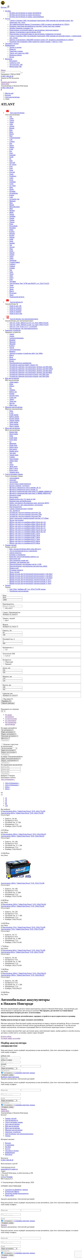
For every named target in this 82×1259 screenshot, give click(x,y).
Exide (11, 157)
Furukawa (12, 176)
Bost (10, 136)
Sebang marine (14, 420)
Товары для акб (10, 1118)
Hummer (12, 340)
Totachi (11, 253)
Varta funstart (13, 459)
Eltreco (11, 386)
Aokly (11, 118)
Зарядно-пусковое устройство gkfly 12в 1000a (26, 353)
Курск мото (13, 470)
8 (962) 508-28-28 (7, 76)
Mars (11, 203)
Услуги (7, 18)
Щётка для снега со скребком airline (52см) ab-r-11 (27, 528)
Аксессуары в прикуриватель (20, 484)
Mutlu (11, 212)
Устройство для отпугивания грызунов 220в (25, 514)
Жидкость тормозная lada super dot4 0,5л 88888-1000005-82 (30, 491)
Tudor (11, 258)
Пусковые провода (16, 570)
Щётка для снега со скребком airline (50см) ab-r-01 (27, 526)
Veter (11, 276)
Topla (11, 251)
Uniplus (12, 268)
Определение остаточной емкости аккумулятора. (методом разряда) (34, 30)
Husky (11, 189)
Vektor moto (13, 461)
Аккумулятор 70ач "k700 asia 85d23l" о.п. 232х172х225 (29, 283)
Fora (10, 166)
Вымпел (12, 351)
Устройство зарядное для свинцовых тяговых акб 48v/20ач (30, 367)
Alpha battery (14, 382)
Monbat (12, 210)
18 (6, 800)
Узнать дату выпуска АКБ (18, 53)
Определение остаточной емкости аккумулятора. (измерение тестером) (35, 34)
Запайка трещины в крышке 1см (21, 28)
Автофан (12, 281)
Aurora (11, 126)
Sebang (11, 237)
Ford (11, 168)
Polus (11, 224)
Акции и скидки (15, 47)
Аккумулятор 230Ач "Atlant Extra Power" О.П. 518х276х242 (22, 906)
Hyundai (12, 191)
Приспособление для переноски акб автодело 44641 (28, 566)
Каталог (8, 1143)
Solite (11, 239)
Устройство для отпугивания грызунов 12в (25, 512)
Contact (12, 141)
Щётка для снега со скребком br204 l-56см (24, 535)
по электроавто (10, 720)
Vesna (11, 274)
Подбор (8, 11)
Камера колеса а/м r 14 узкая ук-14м (22, 499)
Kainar (11, 195)
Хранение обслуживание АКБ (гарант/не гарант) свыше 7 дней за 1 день (35, 41)
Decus (11, 145)
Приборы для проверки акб (19, 562)
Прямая (8, 664)
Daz (10, 143)
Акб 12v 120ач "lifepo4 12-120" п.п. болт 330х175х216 (28, 325)
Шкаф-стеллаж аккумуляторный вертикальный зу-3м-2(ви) (30, 574)
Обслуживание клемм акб (18, 560)
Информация (10, 45)
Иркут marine (14, 426)
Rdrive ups (13, 392)
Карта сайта (9, 1195)
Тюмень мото (14, 472)
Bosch (11, 134)
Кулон (11, 361)
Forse (11, 170)
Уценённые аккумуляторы (19, 591)
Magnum (12, 201)
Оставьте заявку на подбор (10, 1038)
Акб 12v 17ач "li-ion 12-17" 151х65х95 (23, 326)
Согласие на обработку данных (16, 1190)
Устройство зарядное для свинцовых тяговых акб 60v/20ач (30, 371)
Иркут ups (13, 405)
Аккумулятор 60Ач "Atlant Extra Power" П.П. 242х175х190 (22, 813)
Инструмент (13, 497)
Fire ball (12, 162)
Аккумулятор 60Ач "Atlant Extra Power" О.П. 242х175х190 (22, 952)
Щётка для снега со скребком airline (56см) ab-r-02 (27, 532)
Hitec (11, 187)
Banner (11, 128)
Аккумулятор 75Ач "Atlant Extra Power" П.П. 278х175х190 (22, 929)
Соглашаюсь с (19, 1073)
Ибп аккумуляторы (12, 1126)
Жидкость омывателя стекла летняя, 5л (23, 489)
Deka (11, 411)
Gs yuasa (12, 186)
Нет (7, 620)
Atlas (11, 124)
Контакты (8, 59)
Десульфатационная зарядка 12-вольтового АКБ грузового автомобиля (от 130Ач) (39, 24)
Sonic (11, 241)
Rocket (11, 235)
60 (6, 804)
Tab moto (12, 453)
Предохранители (15, 507)
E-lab (11, 149)
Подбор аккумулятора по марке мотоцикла (25, 15)
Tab (10, 245)
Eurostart (12, 155)
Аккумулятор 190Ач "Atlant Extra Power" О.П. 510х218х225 (22, 975)
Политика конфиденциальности (17, 1193)
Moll (11, 209)
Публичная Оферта (12, 1191)
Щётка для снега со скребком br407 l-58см (24, 537)
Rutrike (11, 394)
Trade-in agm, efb (15, 306)
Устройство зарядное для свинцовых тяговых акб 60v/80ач (30, 372)
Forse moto (13, 440)
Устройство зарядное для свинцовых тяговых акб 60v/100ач (31, 369)
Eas (10, 151)
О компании (9, 1145)
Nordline (12, 216)
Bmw (11, 132)
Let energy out (14, 199)
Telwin (11, 348)
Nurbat (11, 218)
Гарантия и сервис (16, 51)
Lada (11, 197)
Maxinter (12, 344)
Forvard (12, 172)
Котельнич (13, 61)
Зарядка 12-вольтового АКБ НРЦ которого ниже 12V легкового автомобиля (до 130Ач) (41, 40)
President (12, 228)
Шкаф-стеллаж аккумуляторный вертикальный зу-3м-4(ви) (30, 576)
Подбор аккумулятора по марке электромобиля (26, 17)
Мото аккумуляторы (12, 1128)
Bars (10, 130)
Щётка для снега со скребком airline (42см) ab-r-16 (27, 522)
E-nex (11, 413)
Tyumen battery (14, 262)
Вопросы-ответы (15, 55)
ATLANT (9, 608)
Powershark (13, 226)
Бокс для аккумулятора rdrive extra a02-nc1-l (25, 549)
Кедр (11, 357)
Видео (11, 57)
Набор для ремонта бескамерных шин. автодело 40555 (29, 503)
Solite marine (13, 422)
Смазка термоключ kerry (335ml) (21, 509)
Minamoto (12, 443)
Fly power (12, 164)
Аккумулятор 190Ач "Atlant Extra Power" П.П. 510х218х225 (22, 836)
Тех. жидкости (14, 510)
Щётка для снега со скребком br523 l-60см (24, 543)
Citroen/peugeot (14, 138)
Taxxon (12, 247)
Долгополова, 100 (15, 65)
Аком (11, 285)
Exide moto (13, 438)
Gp (10, 388)
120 (6, 806)
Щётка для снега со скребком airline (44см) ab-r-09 (27, 524)
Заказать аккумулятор (9, 82)
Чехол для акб (14, 572)
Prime (11, 230)
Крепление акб (14, 558)
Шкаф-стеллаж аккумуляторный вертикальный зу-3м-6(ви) (30, 578)
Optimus (12, 390)
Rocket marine (14, 418)
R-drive (12, 232)
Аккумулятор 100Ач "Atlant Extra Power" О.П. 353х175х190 (22, 883)
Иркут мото (13, 468)
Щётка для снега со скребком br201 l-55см (24, 533)
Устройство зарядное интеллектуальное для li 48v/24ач (29, 374)
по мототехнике (11, 719)
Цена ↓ (7, 787)
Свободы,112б (14, 63)
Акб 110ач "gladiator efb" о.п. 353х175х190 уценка (27, 589)
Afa (10, 116)
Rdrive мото (13, 447)
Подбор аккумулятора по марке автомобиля (25, 13)
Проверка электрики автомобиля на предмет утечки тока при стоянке (34, 26)
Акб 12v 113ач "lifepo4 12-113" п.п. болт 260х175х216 (28, 323)
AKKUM (5, 84)
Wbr (10, 463)
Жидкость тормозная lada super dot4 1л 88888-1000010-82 (30, 493)
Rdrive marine (14, 417)
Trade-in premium (15, 310)
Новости (12, 49)
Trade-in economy (15, 308)
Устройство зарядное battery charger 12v (23, 365)
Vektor (11, 399)
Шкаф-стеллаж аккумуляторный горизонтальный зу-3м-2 (30, 580)
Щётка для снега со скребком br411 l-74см (24, 539)
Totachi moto (13, 455)
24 (6, 802)
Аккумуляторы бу (11, 1120)
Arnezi (11, 120)
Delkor (11, 147)
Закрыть (4, 1109)
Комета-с (12, 359)
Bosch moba (13, 434)
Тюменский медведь (16, 297)
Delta (11, 384)
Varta (11, 272)
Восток (12, 403)
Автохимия (13, 482)
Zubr (11, 279)
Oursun (11, 222)
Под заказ (8, 699)
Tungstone (12, 260)
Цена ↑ (7, 789)
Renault (12, 233)
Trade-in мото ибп (15, 313)
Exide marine (13, 415)
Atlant (11, 122)
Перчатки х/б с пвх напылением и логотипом (26, 505)
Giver (11, 180)
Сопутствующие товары (14, 1122)
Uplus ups (12, 397)
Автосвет (12, 480)
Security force (14, 395)
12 (6, 650)
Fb (10, 159)
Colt (10, 139)
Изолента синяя (15, 495)
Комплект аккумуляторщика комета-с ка (24, 556)
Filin (10, 161)
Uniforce (12, 264)
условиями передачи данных (24, 1073)
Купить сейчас (6, 1036)
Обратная (9, 662)
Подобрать (5, 740)
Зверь (11, 289)
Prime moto (13, 445)
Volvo (11, 278)
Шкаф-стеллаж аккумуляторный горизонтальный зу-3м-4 (30, 581)
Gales (11, 178)
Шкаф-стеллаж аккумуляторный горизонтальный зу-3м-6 (30, 583)
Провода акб (14, 568)
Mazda (11, 205)
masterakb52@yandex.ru (9, 1169)
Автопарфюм (14, 478)
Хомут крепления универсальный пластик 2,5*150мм (28, 518)
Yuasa (11, 464)
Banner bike (13, 432)
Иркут (11, 291)
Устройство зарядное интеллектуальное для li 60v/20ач (29, 376)
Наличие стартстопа (10, 744)
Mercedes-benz (14, 207)
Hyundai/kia (13, 193)
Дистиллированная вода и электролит (23, 551)
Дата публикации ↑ (12, 785)
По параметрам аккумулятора (10, 723)
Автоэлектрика (14, 349)
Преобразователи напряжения (20, 363)
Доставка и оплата (12, 43)
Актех (11, 287)
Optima (11, 220)
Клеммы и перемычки (17, 555)
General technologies (16, 338)
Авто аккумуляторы (12, 1124)
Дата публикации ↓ (8, 779)
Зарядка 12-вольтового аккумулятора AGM (25, 32)
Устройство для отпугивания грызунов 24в (25, 516)
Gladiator (12, 182)
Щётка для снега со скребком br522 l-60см (24, 541)
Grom (11, 184)
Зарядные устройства (13, 1132)
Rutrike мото (13, 451)
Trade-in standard (15, 312)
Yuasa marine (13, 424)
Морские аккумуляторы (13, 1130)
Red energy (13, 449)
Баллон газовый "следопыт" (19, 486)
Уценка (7, 1136)
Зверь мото (13, 466)
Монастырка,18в (15, 66)
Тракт (11, 295)
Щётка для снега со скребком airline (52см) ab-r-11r (27, 530)
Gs (10, 441)
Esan (11, 153)
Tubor (11, 256)
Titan (11, 249)
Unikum (12, 266)
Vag (10, 270)
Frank (11, 174)
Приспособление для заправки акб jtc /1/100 (25, 564)
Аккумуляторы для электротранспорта (19, 1134)
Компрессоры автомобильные (20, 501)
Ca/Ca (7, 656)
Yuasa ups (12, 401)
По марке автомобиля (9, 716)
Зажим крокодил (15, 553)
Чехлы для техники (16, 520)
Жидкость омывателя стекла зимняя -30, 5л (25, 487)
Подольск (12, 293)
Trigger (11, 255)
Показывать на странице (10, 709)
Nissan (11, 214)
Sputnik (12, 243)
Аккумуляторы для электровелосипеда (23, 328)
